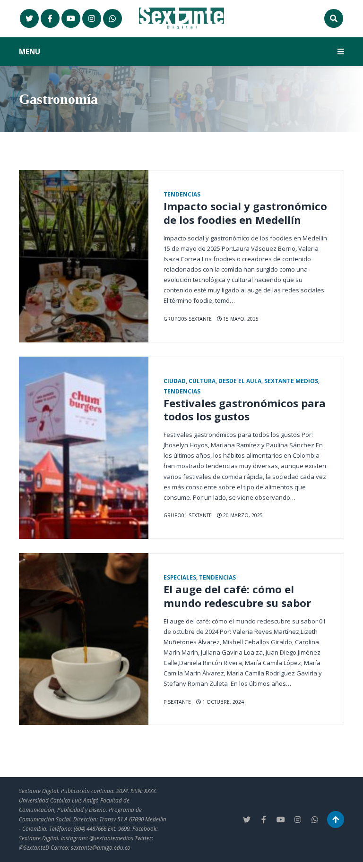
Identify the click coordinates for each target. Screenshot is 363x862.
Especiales (180, 577)
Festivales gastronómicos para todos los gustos (245, 410)
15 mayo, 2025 (240, 319)
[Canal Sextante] (112, 18)
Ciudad (175, 380)
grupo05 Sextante (188, 319)
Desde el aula (239, 380)
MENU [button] (29, 51)
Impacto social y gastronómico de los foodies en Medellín (245, 213)
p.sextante (177, 702)
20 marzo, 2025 (242, 515)
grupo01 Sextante (188, 515)
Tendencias (182, 194)
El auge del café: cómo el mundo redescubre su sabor (237, 596)
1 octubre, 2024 (222, 702)
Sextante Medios (291, 380)
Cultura (202, 380)
